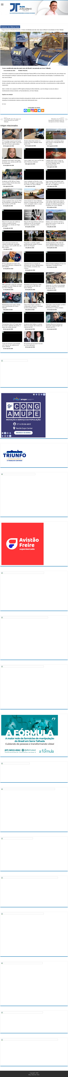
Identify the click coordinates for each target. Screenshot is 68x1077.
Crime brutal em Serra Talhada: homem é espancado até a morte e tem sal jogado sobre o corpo (33, 202)
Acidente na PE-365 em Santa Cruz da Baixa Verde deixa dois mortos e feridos (11, 183)
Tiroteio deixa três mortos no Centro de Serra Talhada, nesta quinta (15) (33, 142)
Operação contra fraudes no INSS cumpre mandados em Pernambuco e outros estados (56, 306)
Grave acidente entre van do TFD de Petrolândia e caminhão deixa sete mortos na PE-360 (11, 202)
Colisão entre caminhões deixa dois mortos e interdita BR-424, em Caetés (55, 142)
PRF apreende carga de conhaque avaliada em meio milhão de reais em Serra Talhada (12, 286)
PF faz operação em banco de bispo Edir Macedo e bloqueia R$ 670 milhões (11, 265)
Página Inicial (4, 29)
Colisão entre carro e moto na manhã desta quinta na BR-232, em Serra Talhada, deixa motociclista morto (55, 163)
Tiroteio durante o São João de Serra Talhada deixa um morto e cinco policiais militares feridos (55, 244)
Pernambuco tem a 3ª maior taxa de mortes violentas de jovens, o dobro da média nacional (11, 325)
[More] (42, 110)
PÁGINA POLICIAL (15, 29)
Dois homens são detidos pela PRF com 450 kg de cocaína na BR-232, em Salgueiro (55, 183)
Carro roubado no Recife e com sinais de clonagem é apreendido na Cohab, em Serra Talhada (33, 183)
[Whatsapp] (28, 110)
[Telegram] (39, 110)
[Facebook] (25, 110)
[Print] (35, 110)
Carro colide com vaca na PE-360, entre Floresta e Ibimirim (34, 161)
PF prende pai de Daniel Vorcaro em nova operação (33, 344)
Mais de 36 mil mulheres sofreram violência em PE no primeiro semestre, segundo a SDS (34, 223)
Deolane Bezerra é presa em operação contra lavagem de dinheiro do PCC (54, 325)
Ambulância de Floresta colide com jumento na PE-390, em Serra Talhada (32, 286)
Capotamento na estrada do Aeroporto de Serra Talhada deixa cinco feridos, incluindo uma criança (33, 266)
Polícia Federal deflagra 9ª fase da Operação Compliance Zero (56, 264)
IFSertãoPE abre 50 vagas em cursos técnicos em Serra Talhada (12, 119)
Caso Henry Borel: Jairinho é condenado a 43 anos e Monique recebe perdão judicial (33, 306)
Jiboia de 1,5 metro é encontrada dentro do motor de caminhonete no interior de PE (55, 286)
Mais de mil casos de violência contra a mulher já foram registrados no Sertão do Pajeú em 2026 (11, 224)
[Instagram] (32, 110)
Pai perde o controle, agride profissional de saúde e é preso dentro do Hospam (33, 244)
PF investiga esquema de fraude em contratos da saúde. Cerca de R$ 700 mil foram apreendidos (11, 142)
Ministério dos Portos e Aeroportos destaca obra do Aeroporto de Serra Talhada (56, 119)
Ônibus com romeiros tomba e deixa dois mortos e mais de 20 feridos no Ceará (55, 223)
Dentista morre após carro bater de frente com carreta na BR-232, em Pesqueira (11, 162)
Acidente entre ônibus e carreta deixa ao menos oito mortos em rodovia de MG (33, 325)
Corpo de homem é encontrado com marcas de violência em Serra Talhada (11, 345)
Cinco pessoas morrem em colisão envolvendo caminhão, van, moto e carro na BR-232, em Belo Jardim (11, 245)
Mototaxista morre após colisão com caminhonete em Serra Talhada (11, 306)
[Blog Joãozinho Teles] (34, 7)
